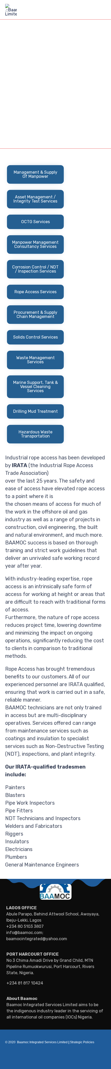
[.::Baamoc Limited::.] (11, 9)
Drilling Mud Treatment (35, 411)
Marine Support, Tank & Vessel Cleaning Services (35, 386)
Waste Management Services (35, 359)
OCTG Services (35, 221)
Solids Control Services (35, 337)
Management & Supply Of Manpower (35, 174)
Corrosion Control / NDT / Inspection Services (35, 269)
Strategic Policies (81, 1042)
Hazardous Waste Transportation (35, 434)
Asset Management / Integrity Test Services (35, 199)
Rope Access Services (35, 291)
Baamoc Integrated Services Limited (42, 1042)
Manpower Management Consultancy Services (35, 244)
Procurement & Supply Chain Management (35, 314)
